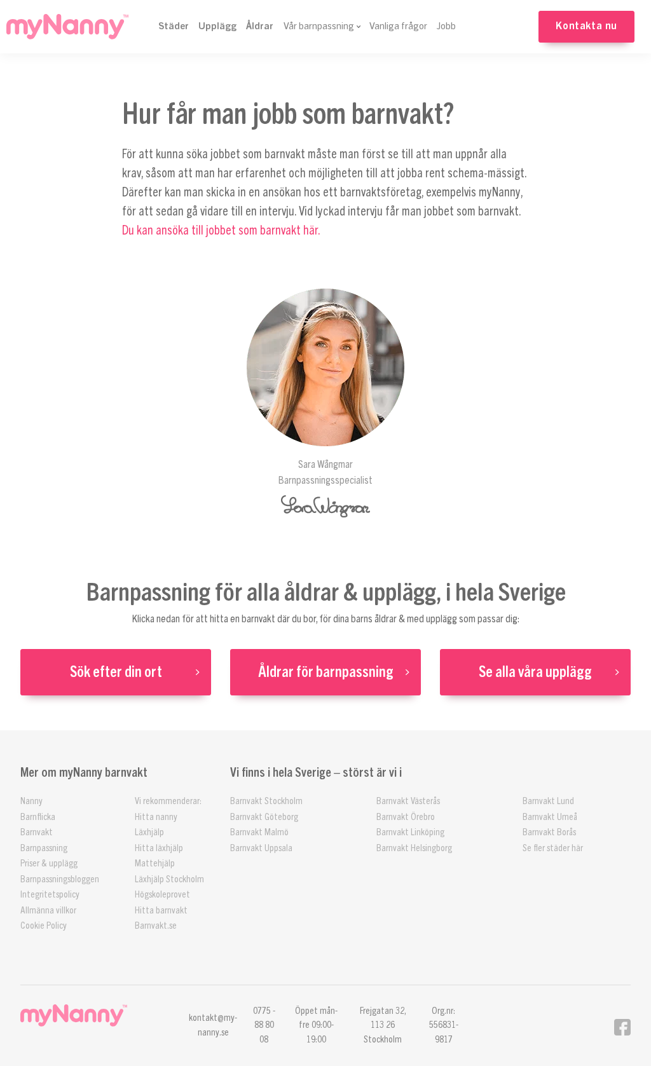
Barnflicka (37, 817)
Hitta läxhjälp (159, 848)
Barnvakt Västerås (408, 801)
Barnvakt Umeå (550, 817)
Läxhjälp (149, 832)
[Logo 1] (67, 26)
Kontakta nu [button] (586, 26)
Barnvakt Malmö (259, 832)
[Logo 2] (91, 1015)
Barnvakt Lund (548, 801)
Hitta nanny (156, 817)
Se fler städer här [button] (553, 848)
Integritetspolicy (49, 894)
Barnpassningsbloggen (59, 879)
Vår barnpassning (319, 26)
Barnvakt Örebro (405, 817)
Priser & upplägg (49, 863)
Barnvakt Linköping (410, 832)
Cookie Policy (43, 926)
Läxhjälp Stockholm (169, 879)
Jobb (446, 26)
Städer (173, 26)
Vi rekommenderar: (168, 801)
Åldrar (259, 26)
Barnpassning (43, 848)
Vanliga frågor (398, 26)
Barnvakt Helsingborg (414, 848)
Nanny (31, 801)
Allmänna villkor (48, 910)
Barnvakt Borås (549, 832)
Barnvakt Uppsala (261, 848)
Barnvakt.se (156, 926)
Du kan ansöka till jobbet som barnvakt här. (221, 230)
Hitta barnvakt (161, 910)
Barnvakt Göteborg (264, 817)
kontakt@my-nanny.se (213, 1025)
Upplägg (217, 26)
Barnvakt (36, 832)
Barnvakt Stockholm (266, 801)
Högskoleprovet (162, 894)
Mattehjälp (155, 863)
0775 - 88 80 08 (264, 1025)
